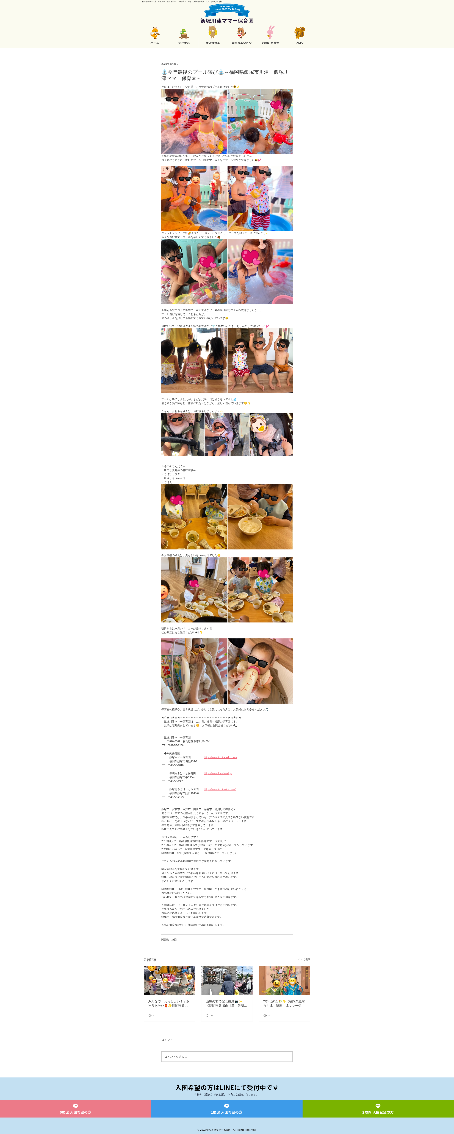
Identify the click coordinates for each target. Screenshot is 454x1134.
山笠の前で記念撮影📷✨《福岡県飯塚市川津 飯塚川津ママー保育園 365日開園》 (226, 1004)
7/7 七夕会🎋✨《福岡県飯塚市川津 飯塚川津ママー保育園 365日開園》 (284, 1004)
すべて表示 (304, 959)
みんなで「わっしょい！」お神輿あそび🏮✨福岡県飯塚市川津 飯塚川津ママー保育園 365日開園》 (169, 1004)
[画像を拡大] (194, 121)
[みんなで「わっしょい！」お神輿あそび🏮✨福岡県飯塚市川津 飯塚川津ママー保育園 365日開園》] (169, 980)
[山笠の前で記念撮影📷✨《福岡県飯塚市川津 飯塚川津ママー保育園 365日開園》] (227, 980)
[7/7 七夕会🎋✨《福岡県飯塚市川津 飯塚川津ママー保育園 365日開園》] (284, 980)
